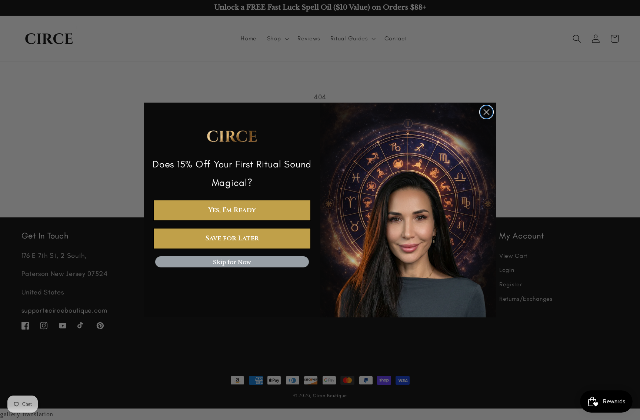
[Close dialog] (486, 112)
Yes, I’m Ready (232, 210)
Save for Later (232, 238)
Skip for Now (232, 262)
